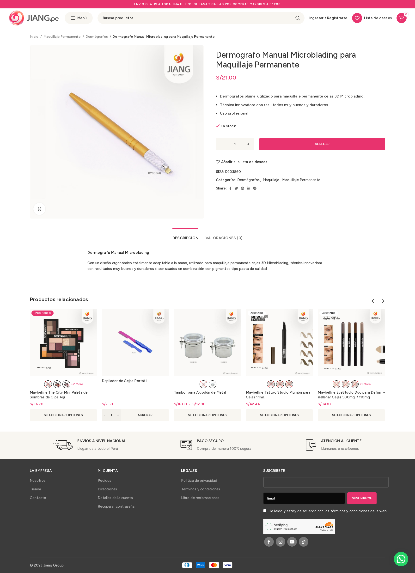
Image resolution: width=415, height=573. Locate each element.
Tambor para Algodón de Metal (200, 392)
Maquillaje (271, 180)
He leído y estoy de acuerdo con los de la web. (328, 511)
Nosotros (38, 480)
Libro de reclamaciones (200, 498)
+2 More (77, 384)
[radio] (48, 384)
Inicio (34, 36)
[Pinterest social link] (242, 188)
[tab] (185, 235)
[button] (135, 415)
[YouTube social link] (292, 542)
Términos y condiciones (200, 489)
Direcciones (107, 489)
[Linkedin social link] (248, 188)
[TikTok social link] (303, 542)
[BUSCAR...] (297, 18)
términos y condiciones (349, 511)
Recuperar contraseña (116, 506)
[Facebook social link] (230, 188)
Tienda (35, 489)
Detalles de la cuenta (115, 498)
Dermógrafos (97, 36)
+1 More (365, 384)
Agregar (322, 144)
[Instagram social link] (280, 542)
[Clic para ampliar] (39, 209)
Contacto (38, 498)
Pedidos (104, 480)
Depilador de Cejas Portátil (124, 381)
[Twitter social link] (236, 188)
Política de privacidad (199, 480)
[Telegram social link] (255, 188)
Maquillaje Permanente (62, 36)
